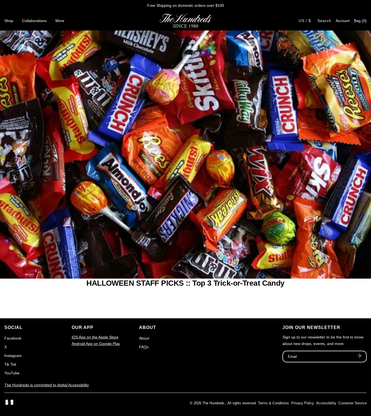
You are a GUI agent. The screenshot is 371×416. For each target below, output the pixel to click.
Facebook (12, 338)
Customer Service (352, 403)
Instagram (13, 355)
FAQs (144, 347)
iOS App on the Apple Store (95, 337)
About (144, 338)
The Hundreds (213, 403)
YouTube (12, 373)
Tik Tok (10, 364)
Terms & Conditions (273, 403)
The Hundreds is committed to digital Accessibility (46, 385)
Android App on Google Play (96, 343)
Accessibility (326, 403)
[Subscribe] (359, 356)
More (59, 21)
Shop (8, 21)
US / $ (305, 21)
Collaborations (34, 21)
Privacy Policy (302, 403)
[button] (360, 20)
